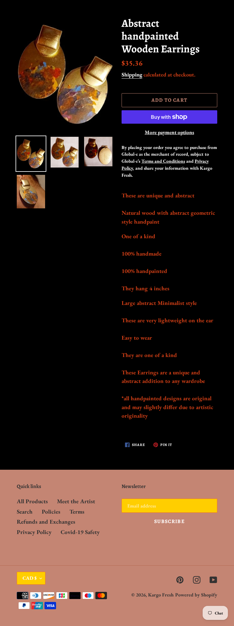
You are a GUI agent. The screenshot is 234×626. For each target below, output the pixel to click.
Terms (76, 511)
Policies (51, 511)
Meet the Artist (76, 501)
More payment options (169, 132)
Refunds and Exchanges (46, 521)
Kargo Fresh (161, 595)
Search (25, 511)
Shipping (132, 74)
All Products (32, 501)
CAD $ (30, 578)
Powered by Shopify (196, 595)
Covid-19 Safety (80, 532)
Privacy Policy (34, 532)
